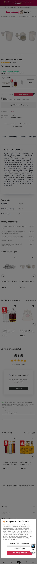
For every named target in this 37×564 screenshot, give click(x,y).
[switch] (33, 553)
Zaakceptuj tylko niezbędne (19, 543)
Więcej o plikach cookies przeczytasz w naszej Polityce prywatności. (18, 537)
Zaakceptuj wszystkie (19, 553)
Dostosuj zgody (19, 548)
